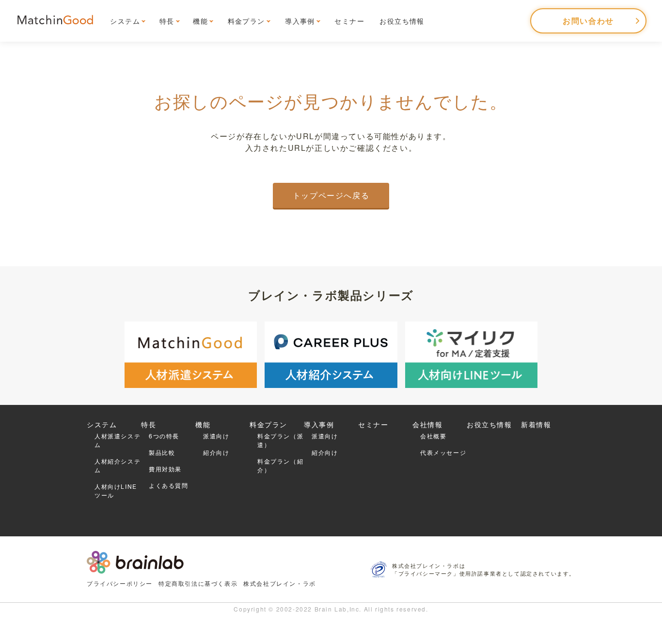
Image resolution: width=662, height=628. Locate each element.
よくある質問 (169, 485)
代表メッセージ (443, 452)
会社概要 (433, 436)
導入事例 (300, 21)
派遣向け (216, 436)
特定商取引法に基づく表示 (197, 583)
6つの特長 (164, 436)
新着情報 (536, 424)
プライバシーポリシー (120, 583)
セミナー (349, 21)
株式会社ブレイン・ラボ (279, 583)
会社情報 (427, 424)
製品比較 (162, 452)
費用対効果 (165, 469)
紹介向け (216, 452)
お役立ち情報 (401, 21)
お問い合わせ (588, 20)
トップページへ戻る (331, 195)
